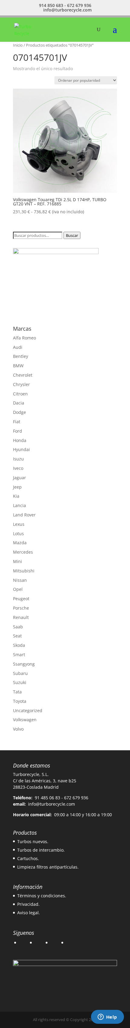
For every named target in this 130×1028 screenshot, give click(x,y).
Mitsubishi (23, 571)
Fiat (16, 421)
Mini (17, 561)
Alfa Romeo (24, 338)
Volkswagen (25, 719)
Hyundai (21, 449)
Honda (19, 440)
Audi (17, 347)
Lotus (18, 533)
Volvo (18, 729)
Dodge (19, 412)
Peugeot (21, 598)
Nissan (20, 580)
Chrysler (21, 384)
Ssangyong (24, 664)
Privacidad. (28, 904)
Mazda (20, 542)
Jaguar (19, 477)
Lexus (18, 524)
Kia (16, 496)
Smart (19, 654)
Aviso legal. (28, 912)
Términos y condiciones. (41, 896)
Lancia (19, 505)
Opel (18, 589)
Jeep (17, 487)
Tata (17, 692)
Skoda (19, 645)
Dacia (18, 403)
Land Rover (24, 515)
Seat (17, 636)
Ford (17, 431)
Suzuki (19, 682)
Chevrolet (22, 375)
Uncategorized (27, 710)
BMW (18, 365)
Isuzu (18, 459)
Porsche (21, 608)
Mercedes (23, 552)
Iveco (18, 468)
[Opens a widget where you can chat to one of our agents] (107, 1017)
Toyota (19, 701)
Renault (21, 617)
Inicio (18, 45)
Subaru (20, 673)
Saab (18, 627)
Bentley (20, 356)
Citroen (20, 394)
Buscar (72, 235)
